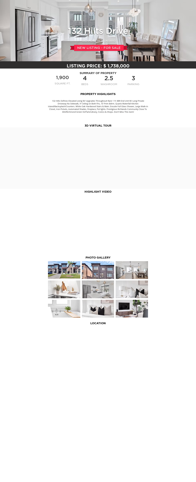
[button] (64, 270)
